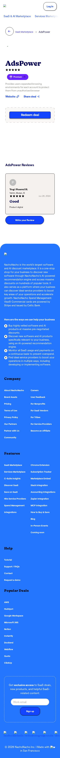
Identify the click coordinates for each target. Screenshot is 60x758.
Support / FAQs (12, 566)
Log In (50, 6)
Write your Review (24, 220)
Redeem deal (30, 115)
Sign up (30, 711)
